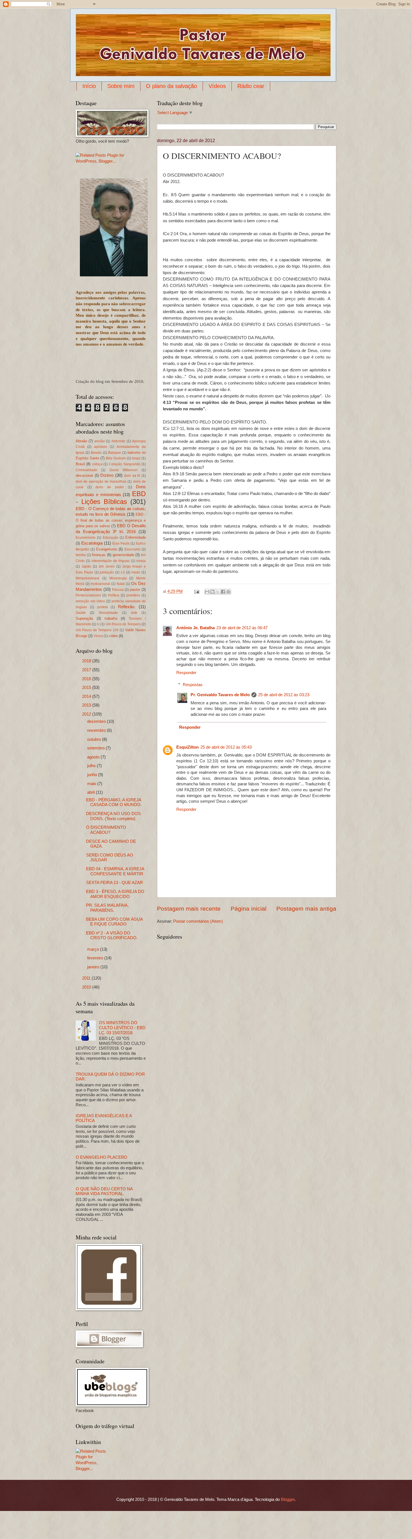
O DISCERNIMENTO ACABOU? (106, 830)
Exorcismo (132, 549)
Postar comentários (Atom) (198, 921)
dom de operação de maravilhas (101, 481)
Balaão (96, 452)
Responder (186, 672)
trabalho (111, 618)
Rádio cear (250, 86)
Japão (86, 566)
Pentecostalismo (88, 595)
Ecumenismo (86, 537)
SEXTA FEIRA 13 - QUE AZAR (114, 882)
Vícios (98, 636)
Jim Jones (106, 566)
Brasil (80, 464)
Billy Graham (116, 458)
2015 (87, 687)
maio (92, 783)
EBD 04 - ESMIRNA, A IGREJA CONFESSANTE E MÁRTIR (115, 871)
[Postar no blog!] (212, 591)
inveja (141, 561)
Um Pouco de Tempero (123, 624)
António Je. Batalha (195, 628)
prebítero (133, 595)
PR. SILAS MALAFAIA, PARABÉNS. (107, 908)
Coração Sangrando (124, 464)
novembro (97, 730)
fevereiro (95, 958)
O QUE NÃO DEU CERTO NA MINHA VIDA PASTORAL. (104, 1191)
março (93, 949)
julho (92, 765)
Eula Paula (120, 543)
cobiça (97, 464)
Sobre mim (121, 86)
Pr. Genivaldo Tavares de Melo (220, 695)
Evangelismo (106, 549)
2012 (87, 714)
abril (91, 792)
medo (135, 572)
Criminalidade (86, 470)
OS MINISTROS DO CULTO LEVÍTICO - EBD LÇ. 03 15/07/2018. (122, 1027)
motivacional (100, 583)
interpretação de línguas (111, 561)
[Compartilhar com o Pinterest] (228, 591)
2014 (87, 696)
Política (113, 595)
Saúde (81, 612)
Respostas (193, 684)
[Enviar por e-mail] (207, 591)
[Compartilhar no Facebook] (223, 591)
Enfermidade (135, 537)
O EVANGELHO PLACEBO (101, 1157)
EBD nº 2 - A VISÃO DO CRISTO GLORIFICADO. (112, 935)
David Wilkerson (124, 470)
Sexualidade (108, 612)
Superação (84, 618)
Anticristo (118, 441)
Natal (121, 583)
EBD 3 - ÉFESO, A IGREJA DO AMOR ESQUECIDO (115, 894)
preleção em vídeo (90, 601)
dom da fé (132, 475)
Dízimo (107, 475)
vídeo (113, 636)
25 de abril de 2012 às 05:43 (226, 747)
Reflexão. (126, 607)
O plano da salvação (171, 86)
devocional (84, 475)
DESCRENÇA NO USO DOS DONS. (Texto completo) (113, 816)
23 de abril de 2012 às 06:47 (242, 628)
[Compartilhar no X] (218, 591)
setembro (96, 748)
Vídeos (217, 86)
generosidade (123, 555)
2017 (87, 670)
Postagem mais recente (189, 908)
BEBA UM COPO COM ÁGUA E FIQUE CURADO (114, 922)
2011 (87, 978)
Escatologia (92, 543)
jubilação (107, 572)
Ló (123, 572)
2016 (87, 679)
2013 (87, 705)
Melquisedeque (87, 578)
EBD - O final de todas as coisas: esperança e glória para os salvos (111, 520)
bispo (136, 458)
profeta (102, 607)
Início (89, 86)
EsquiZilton (187, 747)
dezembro (97, 721)
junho (92, 774)
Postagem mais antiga (306, 908)
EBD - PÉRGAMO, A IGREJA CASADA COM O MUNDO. (114, 802)
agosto (94, 757)
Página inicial (249, 908)
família (81, 555)
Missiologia (118, 578)
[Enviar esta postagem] (196, 591)
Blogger (288, 1499)
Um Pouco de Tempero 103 (97, 630)
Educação (110, 537)
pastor (135, 589)
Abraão (81, 441)
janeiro (93, 967)
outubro (94, 739)
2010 (87, 987)
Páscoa (118, 589)
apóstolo (100, 446)
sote (134, 612)
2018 (87, 661)
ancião (99, 441)
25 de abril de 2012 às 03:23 (283, 695)
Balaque (114, 452)
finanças (99, 555)
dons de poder (110, 487)
